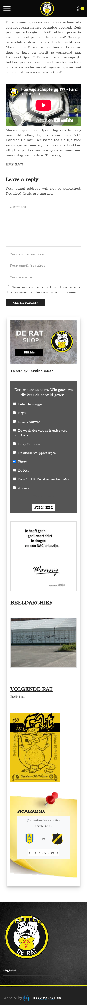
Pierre (22, 461)
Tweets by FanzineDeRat (31, 370)
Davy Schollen (29, 444)
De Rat (23, 470)
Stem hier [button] (43, 507)
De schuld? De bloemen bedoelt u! (44, 479)
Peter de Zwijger (30, 404)
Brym (22, 413)
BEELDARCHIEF (31, 602)
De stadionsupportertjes (37, 452)
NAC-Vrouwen (29, 421)
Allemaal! (25, 488)
